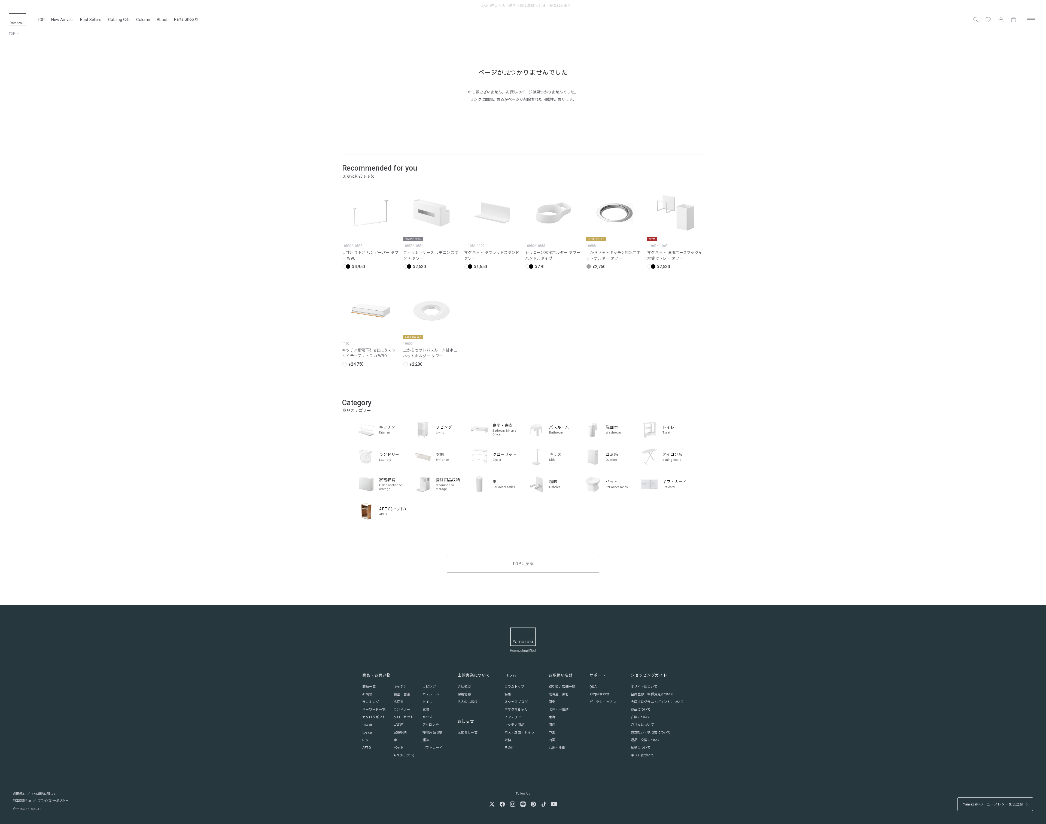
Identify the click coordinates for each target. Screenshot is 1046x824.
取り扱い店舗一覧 (562, 686)
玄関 (425, 709)
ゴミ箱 (398, 724)
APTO (366, 747)
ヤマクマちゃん (516, 709)
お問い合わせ (599, 694)
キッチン (400, 686)
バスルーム (430, 694)
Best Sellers (90, 19)
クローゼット (403, 717)
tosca (367, 732)
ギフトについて (642, 755)
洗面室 (398, 701)
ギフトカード (432, 747)
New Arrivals (62, 19)
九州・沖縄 (557, 747)
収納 (507, 740)
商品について (641, 709)
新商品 (367, 694)
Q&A (593, 686)
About (162, 19)
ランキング (370, 701)
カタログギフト (373, 717)
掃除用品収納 (432, 732)
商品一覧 (368, 686)
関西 (552, 724)
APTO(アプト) (404, 755)
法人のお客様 (468, 701)
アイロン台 (430, 724)
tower (367, 724)
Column (143, 19)
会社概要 (464, 686)
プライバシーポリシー (53, 801)
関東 (552, 701)
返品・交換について (646, 740)
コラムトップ (514, 686)
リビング (429, 686)
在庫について (641, 717)
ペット (398, 747)
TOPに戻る (523, 564)
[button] (976, 20)
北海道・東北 (558, 694)
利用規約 (19, 794)
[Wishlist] (988, 20)
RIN (365, 740)
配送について (641, 747)
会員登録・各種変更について (652, 694)
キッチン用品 (514, 724)
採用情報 (464, 694)
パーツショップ (601, 701)
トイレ (427, 701)
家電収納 (400, 732)
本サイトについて (644, 686)
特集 (507, 694)
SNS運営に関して (44, 794)
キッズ (427, 717)
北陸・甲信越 (558, 709)
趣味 (425, 740)
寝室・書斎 (402, 694)
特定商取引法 (22, 801)
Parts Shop (184, 19)
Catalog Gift (119, 19)
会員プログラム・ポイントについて (657, 701)
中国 (552, 732)
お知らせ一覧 (468, 732)
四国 (552, 740)
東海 (552, 717)
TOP (41, 19)
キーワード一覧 (373, 709)
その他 (509, 747)
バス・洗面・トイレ (519, 732)
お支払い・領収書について (650, 732)
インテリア (512, 717)
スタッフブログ (516, 701)
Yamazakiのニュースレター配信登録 (993, 804)
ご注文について (642, 724)
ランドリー (402, 709)
